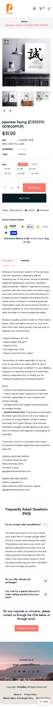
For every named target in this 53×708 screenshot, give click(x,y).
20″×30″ (21, 173)
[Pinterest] (38, 671)
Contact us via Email (26, 628)
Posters (22, 154)
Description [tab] (8, 260)
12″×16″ (8, 169)
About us (17, 694)
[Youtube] (24, 671)
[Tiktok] (33, 671)
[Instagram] (29, 671)
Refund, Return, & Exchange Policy (18, 698)
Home (24, 21)
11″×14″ (35, 164)
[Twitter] (19, 671)
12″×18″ (20, 169)
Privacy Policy (30, 694)
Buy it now (24, 198)
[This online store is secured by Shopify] (10, 226)
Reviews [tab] (25, 260)
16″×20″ (32, 169)
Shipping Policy (43, 698)
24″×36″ (35, 173)
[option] (26, 62)
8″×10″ (23, 164)
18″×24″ (8, 173)
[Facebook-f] (15, 671)
